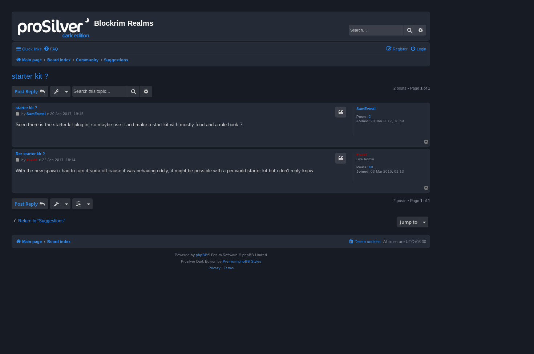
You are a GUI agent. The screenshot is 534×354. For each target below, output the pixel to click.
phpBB (201, 255)
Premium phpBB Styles (242, 261)
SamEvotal (366, 109)
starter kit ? (30, 76)
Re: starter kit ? (30, 154)
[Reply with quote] (340, 112)
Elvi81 (362, 155)
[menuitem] (51, 49)
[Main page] (54, 26)
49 (371, 167)
